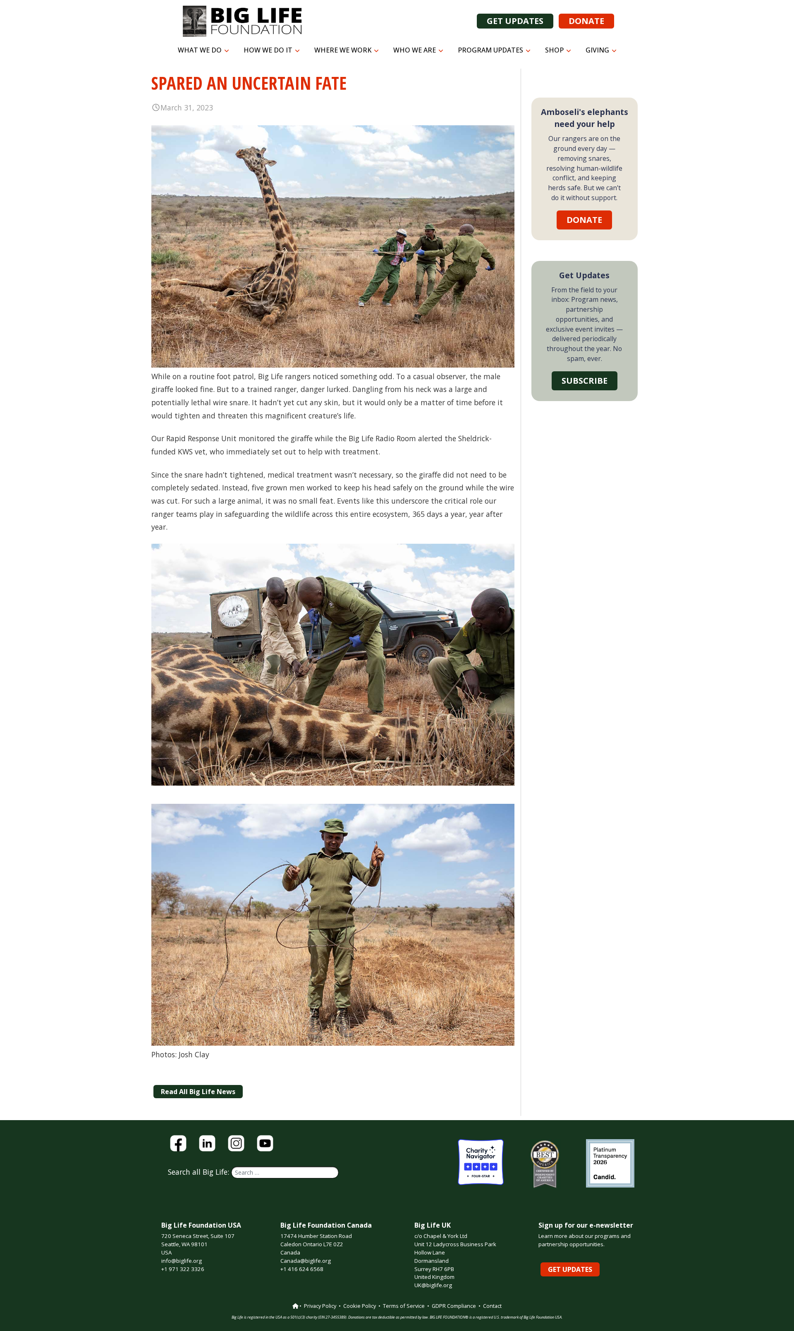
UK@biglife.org (433, 1285)
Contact (492, 1305)
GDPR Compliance (454, 1305)
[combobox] (285, 1172)
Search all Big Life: (199, 1172)
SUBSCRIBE (584, 380)
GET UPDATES (515, 20)
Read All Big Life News (198, 1091)
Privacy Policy (320, 1305)
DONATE (586, 20)
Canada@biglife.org (305, 1260)
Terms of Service (404, 1305)
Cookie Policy (359, 1305)
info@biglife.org (181, 1260)
